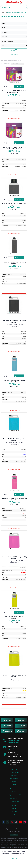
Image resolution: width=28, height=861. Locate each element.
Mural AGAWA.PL (14, 798)
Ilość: (5, 87)
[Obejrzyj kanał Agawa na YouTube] (20, 822)
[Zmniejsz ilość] (13, 87)
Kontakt (21, 731)
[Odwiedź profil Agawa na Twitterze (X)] (7, 822)
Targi (14, 784)
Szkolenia (22, 725)
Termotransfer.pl (14, 801)
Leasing (14, 805)
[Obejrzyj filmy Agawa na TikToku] (16, 822)
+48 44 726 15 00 (13, 742)
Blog (14, 814)
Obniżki (21, 720)
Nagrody (14, 775)
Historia (14, 781)
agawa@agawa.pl (14, 326)
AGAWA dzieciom (14, 792)
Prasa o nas (14, 789)
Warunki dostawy (14, 772)
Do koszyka (20, 86)
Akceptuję (14, 858)
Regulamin (14, 769)
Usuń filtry (13, 54)
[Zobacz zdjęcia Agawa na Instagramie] (24, 822)
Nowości (8, 720)
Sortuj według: (5, 63)
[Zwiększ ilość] (13, 86)
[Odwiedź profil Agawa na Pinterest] (12, 822)
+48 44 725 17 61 (13, 740)
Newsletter (8, 731)
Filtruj (13, 50)
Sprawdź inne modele (14, 82)
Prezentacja (14, 778)
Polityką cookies (10, 845)
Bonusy (8, 725)
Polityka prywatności (14, 795)
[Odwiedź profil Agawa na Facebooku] (3, 822)
